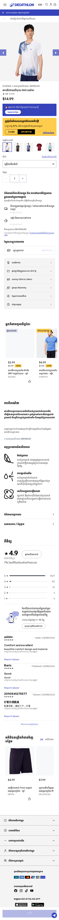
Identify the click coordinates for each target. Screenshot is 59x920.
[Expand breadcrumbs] (4, 18)
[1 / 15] (29, 51)
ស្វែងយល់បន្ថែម (13, 112)
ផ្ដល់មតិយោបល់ (31, 554)
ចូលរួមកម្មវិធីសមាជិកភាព (34, 626)
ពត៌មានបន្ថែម (48, 132)
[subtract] (6, 178)
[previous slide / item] (3, 52)
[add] (22, 178)
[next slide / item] (56, 52)
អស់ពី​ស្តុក (32, 914)
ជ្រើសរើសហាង (47, 250)
